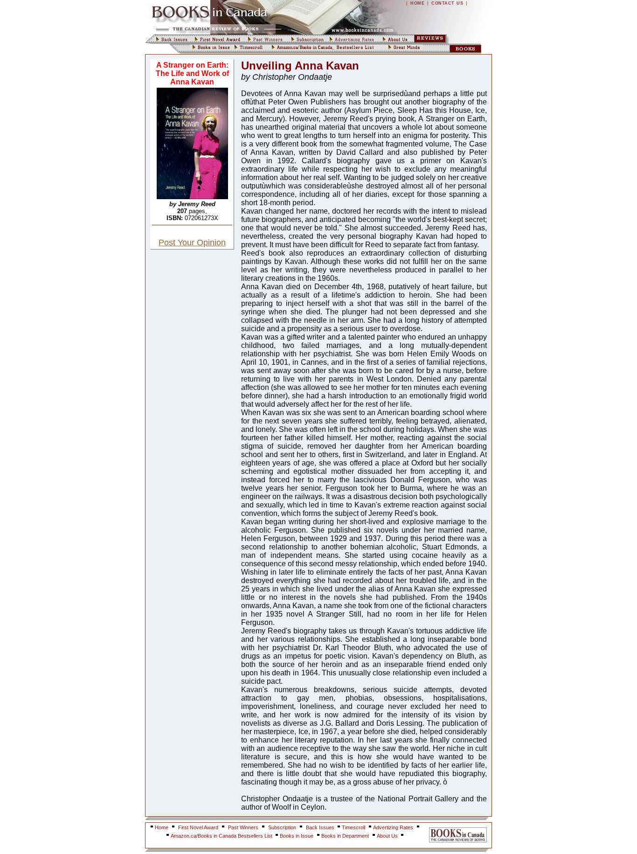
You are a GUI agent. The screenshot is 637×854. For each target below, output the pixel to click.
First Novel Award (198, 827)
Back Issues (321, 827)
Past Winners (243, 827)
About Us (388, 836)
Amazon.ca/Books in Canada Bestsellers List (222, 836)
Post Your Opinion (192, 242)
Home (161, 827)
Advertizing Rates (393, 827)
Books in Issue (296, 836)
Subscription (282, 827)
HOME (417, 3)
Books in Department (345, 836)
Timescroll (353, 827)
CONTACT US (447, 3)
